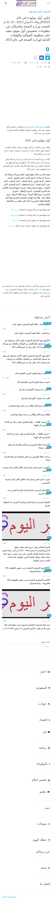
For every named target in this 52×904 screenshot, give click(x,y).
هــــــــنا (12, 226)
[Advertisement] (26, 99)
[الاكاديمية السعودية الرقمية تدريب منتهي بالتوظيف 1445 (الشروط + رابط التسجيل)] (26, 569)
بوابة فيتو (32, 12)
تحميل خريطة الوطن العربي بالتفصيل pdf (34, 382)
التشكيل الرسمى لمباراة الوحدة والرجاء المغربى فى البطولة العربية (26, 504)
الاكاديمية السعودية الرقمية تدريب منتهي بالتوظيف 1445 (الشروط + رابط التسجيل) (28, 582)
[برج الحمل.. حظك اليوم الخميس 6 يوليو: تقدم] (26, 324)
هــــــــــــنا (16, 210)
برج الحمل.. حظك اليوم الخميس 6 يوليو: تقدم (32, 333)
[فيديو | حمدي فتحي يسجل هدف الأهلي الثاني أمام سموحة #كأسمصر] (26, 469)
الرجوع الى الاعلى (9, 897)
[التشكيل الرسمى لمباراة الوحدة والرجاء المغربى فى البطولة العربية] (26, 492)
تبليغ (46, 66)
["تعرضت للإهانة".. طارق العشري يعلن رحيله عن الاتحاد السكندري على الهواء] (26, 423)
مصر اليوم (38, 289)
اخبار (40, 12)
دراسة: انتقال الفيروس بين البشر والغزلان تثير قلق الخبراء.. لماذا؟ (26, 458)
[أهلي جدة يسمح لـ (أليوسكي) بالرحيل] (26, 389)
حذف (38, 66)
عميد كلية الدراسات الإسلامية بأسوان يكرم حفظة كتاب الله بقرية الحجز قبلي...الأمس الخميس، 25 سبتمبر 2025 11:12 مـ (26, 627)
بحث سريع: (45, 642)
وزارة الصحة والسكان (35, 127)
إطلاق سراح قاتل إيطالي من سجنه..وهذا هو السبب (30, 415)
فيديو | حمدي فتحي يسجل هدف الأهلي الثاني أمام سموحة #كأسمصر (27, 481)
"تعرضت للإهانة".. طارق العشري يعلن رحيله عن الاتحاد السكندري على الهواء (28, 435)
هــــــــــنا (16, 220)
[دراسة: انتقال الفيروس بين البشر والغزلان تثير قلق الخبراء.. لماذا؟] (26, 446)
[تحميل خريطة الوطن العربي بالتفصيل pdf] (26, 373)
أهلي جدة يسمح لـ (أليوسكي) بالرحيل (35, 398)
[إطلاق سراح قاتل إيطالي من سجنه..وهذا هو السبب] (26, 406)
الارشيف (46, 12)
